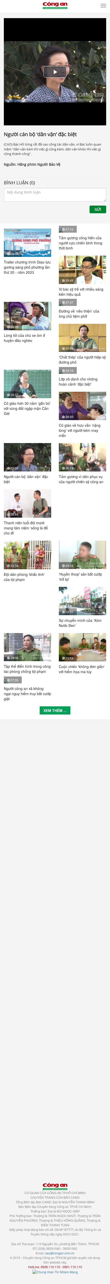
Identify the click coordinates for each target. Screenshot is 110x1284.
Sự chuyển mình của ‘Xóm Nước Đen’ (80, 623)
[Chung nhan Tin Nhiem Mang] (55, 1271)
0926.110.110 (50, 1267)
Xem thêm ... (55, 710)
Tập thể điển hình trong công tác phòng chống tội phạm (27, 669)
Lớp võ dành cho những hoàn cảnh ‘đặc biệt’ (78, 381)
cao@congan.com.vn (59, 1253)
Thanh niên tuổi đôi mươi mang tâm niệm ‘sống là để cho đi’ (26, 528)
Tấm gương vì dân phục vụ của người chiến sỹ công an (81, 479)
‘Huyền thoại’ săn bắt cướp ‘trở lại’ (80, 577)
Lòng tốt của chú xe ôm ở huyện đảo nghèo (24, 338)
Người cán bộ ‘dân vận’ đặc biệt (26, 479)
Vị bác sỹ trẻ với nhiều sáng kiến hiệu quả (81, 292)
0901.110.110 (72, 1267)
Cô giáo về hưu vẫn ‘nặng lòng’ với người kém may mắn (80, 430)
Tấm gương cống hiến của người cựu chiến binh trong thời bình (80, 243)
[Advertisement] (55, 949)
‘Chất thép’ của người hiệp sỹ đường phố (82, 359)
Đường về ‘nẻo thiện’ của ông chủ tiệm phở (79, 313)
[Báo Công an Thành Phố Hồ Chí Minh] (55, 4)
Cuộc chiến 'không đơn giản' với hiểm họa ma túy (82, 669)
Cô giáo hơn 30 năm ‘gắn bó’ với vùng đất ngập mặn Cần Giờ (27, 408)
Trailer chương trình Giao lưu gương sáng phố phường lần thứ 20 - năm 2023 (27, 267)
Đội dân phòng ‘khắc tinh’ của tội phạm (24, 577)
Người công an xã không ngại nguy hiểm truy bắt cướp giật (27, 693)
